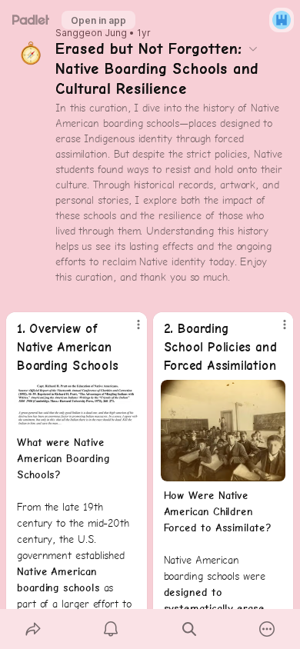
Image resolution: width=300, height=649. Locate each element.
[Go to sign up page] (281, 20)
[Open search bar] (189, 629)
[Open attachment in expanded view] (76, 404)
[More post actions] (128, 331)
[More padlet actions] (268, 629)
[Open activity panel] (112, 629)
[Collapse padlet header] (253, 48)
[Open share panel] (33, 629)
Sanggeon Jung (91, 33)
